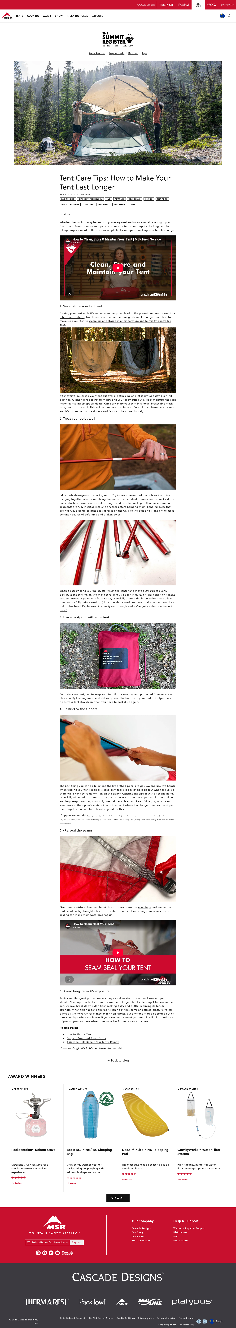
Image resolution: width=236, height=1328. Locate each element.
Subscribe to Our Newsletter (50, 1242)
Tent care (88, 204)
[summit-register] (67, 1252)
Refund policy (187, 1318)
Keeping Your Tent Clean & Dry (86, 1038)
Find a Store (180, 1240)
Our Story (137, 1232)
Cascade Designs (142, 1228)
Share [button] (66, 214)
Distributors (180, 1232)
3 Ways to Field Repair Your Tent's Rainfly (93, 1042)
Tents (132, 204)
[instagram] (38, 1252)
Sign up (76, 1242)
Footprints (66, 694)
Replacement (90, 606)
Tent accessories (70, 204)
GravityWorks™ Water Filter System (198, 1152)
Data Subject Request (72, 1318)
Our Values (138, 1236)
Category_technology (90, 199)
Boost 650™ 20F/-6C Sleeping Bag (89, 1152)
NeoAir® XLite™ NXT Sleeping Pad (145, 1152)
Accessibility (187, 1324)
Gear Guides (97, 53)
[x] (51, 1252)
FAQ (175, 1236)
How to (149, 199)
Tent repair (119, 204)
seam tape (144, 907)
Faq (108, 199)
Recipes (133, 53)
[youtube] (57, 1252)
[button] (19, 15)
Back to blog (120, 1060)
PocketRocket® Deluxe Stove (33, 1150)
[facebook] (44, 1252)
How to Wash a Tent (79, 1034)
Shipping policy (167, 1324)
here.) (63, 610)
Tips (144, 53)
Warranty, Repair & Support (189, 1228)
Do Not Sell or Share (101, 1318)
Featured (119, 199)
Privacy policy (146, 1318)
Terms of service (166, 1318)
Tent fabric (103, 204)
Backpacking (67, 199)
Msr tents (162, 199)
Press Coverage (141, 1240)
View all (118, 1197)
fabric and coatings (72, 317)
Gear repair (134, 199)
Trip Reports (116, 53)
